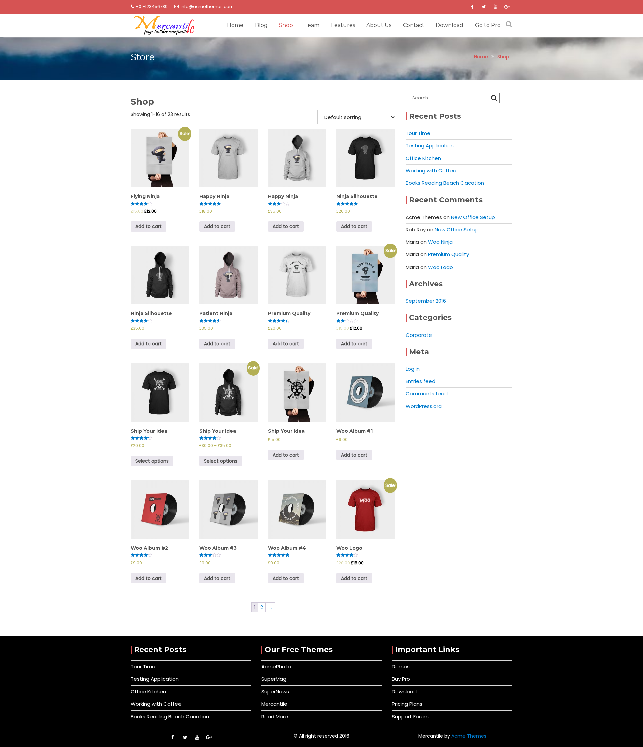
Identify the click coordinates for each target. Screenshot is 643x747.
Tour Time (418, 133)
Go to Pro (488, 25)
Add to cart (148, 226)
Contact (413, 25)
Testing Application (430, 145)
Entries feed (420, 381)
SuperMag (273, 678)
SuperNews (275, 691)
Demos (401, 666)
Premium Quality (448, 254)
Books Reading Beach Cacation (445, 182)
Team (311, 25)
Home (235, 25)
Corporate (419, 335)
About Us (378, 25)
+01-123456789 (152, 6)
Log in (413, 368)
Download (449, 25)
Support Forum (410, 716)
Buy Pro (401, 678)
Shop (286, 25)
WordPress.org (424, 406)
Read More (274, 716)
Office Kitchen (423, 158)
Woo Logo (440, 267)
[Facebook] (472, 7)
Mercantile (274, 703)
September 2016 (426, 300)
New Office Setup (473, 217)
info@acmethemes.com (207, 6)
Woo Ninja (440, 241)
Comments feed (427, 393)
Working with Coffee (431, 170)
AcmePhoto (276, 666)
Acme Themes (468, 736)
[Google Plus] (507, 7)
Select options (152, 461)
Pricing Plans (407, 703)
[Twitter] (483, 7)
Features (343, 25)
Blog (261, 25)
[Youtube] (495, 7)
